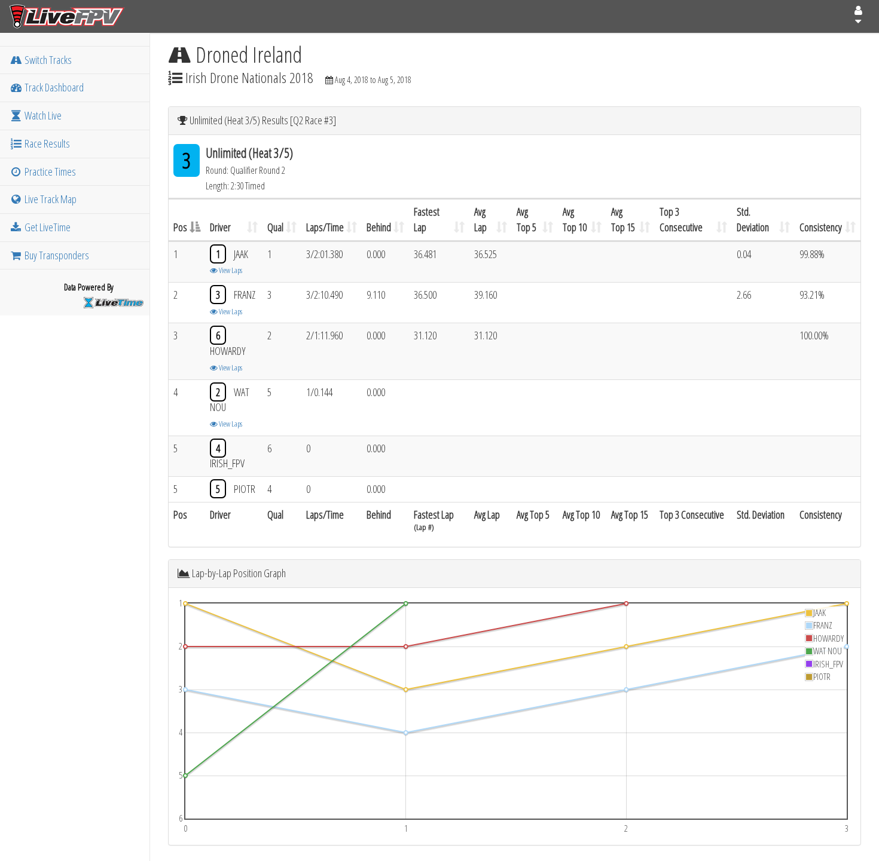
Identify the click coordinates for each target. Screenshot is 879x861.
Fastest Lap (426, 219)
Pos (180, 227)
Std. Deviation (753, 219)
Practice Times (49, 171)
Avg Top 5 (526, 219)
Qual (275, 227)
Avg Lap (480, 219)
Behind (379, 227)
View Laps (230, 270)
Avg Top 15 (623, 219)
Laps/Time (325, 227)
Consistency (820, 227)
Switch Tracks (47, 60)
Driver (220, 227)
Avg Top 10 (575, 219)
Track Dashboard (53, 87)
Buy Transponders (56, 255)
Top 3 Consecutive (681, 219)
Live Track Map (50, 199)
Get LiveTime (47, 227)
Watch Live (42, 115)
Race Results (46, 143)
